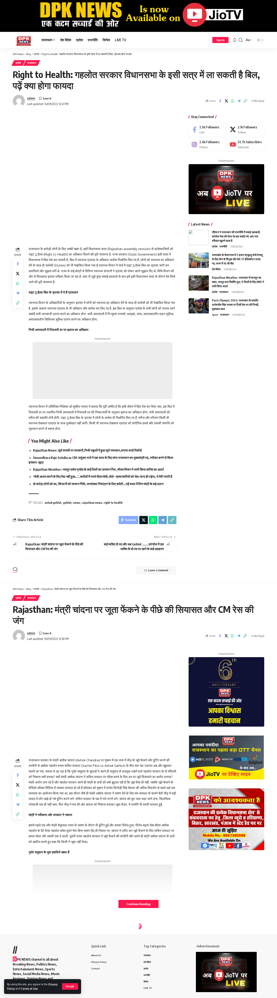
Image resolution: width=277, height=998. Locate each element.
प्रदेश (18, 62)
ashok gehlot (53, 502)
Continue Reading (138, 904)
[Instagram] (207, 144)
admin (31, 98)
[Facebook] (207, 129)
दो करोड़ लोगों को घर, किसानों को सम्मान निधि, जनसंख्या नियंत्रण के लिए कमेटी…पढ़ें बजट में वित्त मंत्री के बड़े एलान (98, 484)
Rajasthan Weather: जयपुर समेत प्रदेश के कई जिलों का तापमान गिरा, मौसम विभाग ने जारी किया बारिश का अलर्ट (98, 469)
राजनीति (223, 246)
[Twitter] (245, 129)
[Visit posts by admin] (19, 101)
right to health (113, 502)
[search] (241, 40)
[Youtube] (245, 144)
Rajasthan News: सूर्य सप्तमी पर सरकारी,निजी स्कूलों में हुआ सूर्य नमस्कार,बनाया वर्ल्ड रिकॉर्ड (87, 450)
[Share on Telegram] (239, 101)
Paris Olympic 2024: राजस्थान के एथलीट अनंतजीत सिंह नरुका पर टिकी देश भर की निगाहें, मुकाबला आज (235, 305)
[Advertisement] (102, 370)
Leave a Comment (158, 570)
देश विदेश (216, 269)
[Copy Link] (245, 101)
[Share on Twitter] (226, 101)
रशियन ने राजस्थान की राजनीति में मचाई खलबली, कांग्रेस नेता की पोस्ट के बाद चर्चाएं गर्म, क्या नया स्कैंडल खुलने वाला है (236, 236)
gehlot (67, 502)
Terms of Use (29, 988)
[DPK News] (24, 40)
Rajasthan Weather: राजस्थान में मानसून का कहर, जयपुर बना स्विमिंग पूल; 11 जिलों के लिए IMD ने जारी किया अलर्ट (238, 282)
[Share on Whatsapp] (232, 101)
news (76, 502)
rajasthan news (92, 502)
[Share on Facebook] (220, 101)
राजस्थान (31, 62)
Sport (215, 314)
